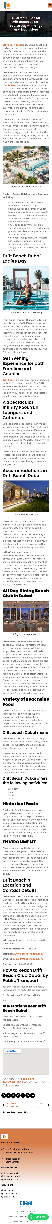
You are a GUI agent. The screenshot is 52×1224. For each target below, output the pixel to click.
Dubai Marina (12, 85)
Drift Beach (9, 380)
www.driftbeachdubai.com (28, 953)
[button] (50, 5)
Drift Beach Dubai (12, 44)
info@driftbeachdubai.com (28, 958)
